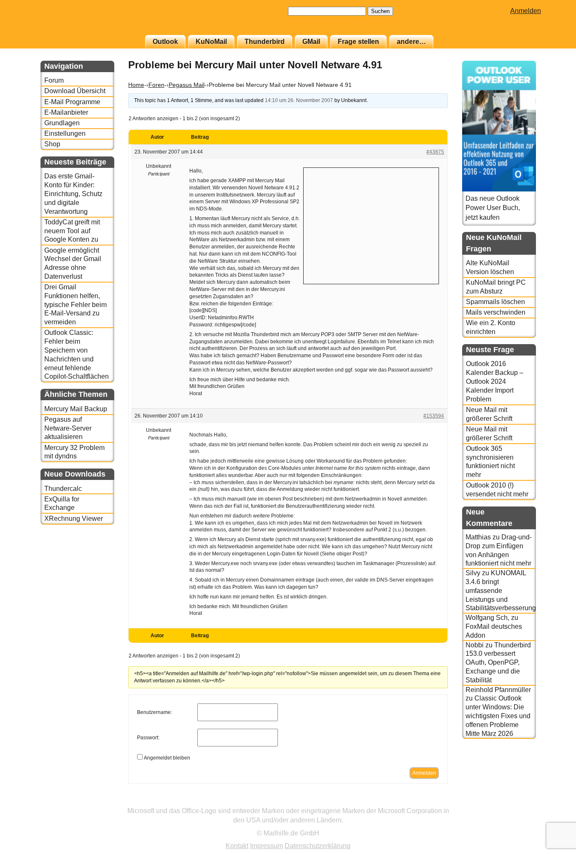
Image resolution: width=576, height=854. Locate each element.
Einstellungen (65, 133)
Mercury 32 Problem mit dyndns (74, 452)
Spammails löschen (495, 301)
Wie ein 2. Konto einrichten (490, 327)
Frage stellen (358, 41)
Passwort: (148, 738)
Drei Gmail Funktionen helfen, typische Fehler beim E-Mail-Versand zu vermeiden (75, 304)
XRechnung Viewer (73, 518)
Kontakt (237, 845)
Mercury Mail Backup (75, 408)
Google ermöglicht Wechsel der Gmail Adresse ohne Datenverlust (72, 263)
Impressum (266, 845)
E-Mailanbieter (66, 112)
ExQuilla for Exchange (61, 504)
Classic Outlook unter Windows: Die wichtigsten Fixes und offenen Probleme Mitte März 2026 (498, 716)
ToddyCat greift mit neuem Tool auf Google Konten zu (72, 230)
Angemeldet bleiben (167, 758)
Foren (156, 84)
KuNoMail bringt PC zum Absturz (496, 287)
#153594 (433, 416)
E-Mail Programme (72, 101)
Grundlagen (62, 123)
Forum (54, 80)
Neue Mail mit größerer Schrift (489, 414)
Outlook (165, 41)
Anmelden (525, 10)
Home (136, 84)
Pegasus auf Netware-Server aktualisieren (68, 428)
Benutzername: (154, 712)
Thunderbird (265, 41)
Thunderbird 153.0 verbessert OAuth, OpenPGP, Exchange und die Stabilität (498, 662)
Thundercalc (63, 488)
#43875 (435, 152)
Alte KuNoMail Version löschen (490, 267)
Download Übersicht (74, 90)
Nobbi (475, 645)
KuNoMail (211, 41)
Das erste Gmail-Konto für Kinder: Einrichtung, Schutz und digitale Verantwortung (73, 193)
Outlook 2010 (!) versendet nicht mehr (497, 490)
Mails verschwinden (495, 312)
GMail (311, 41)
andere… (411, 41)
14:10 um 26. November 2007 (299, 100)
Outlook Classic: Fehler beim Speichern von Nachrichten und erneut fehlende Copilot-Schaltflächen (76, 354)
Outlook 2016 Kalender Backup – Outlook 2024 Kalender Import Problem (494, 381)
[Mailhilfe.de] (86, 21)
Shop (52, 144)
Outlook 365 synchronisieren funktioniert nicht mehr (490, 461)
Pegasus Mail (187, 84)
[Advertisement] (371, 224)
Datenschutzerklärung (317, 845)
